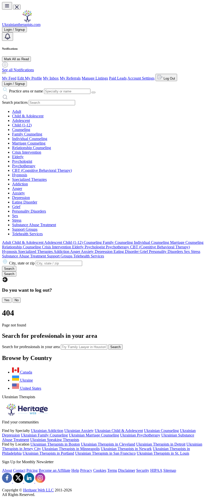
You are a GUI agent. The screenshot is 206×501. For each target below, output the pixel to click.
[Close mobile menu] (17, 7)
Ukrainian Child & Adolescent (119, 430)
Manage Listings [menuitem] (95, 78)
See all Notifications (18, 70)
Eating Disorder (24, 202)
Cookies (99, 470)
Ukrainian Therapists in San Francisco (105, 453)
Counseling (21, 129)
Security (142, 470)
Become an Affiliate (54, 470)
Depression (21, 197)
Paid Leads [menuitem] (118, 78)
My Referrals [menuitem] (70, 78)
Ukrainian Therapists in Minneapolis (71, 449)
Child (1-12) (22, 125)
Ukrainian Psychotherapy (140, 435)
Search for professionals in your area (31, 347)
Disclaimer (126, 470)
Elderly (18, 157)
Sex (15, 216)
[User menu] (4, 73)
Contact (19, 470)
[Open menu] (7, 6)
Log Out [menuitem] (169, 78)
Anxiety (18, 193)
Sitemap (169, 470)
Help (75, 470)
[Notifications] (7, 36)
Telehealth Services (27, 234)
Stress (16, 220)
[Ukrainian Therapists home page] (27, 21)
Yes (7, 300)
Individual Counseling (29, 139)
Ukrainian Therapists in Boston (55, 444)
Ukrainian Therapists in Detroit (160, 444)
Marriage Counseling (28, 143)
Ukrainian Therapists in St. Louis (163, 453)
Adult (16, 111)
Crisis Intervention (26, 152)
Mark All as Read (16, 59)
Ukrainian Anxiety (79, 430)
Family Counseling (27, 134)
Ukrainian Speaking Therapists (54, 440)
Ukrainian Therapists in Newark (126, 449)
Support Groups (24, 229)
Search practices (15, 102)
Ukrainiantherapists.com (21, 24)
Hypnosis (19, 175)
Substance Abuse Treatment (34, 225)
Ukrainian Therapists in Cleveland (108, 444)
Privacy (86, 470)
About (7, 470)
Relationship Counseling (31, 148)
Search (115, 347)
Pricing (32, 470)
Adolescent (21, 120)
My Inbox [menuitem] (51, 78)
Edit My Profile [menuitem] (29, 78)
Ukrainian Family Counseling (44, 435)
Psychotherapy (23, 166)
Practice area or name (26, 91)
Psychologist (22, 161)
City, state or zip (22, 263)
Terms (112, 470)
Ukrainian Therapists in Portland (48, 453)
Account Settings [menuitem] (140, 78)
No (17, 300)
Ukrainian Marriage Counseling (94, 435)
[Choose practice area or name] (93, 92)
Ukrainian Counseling (161, 430)
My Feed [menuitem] (9, 78)
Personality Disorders (29, 211)
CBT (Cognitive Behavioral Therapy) (42, 170)
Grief (16, 207)
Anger (17, 188)
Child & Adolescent (27, 116)
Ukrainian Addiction (47, 430)
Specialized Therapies (29, 179)
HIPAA (156, 470)
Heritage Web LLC (38, 490)
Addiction (20, 184)
